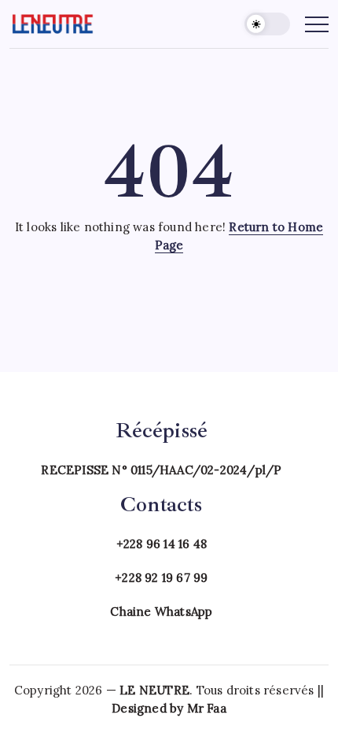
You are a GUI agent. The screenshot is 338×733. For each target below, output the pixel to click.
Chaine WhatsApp (161, 611)
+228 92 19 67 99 (161, 577)
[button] (267, 24)
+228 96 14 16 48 (161, 543)
